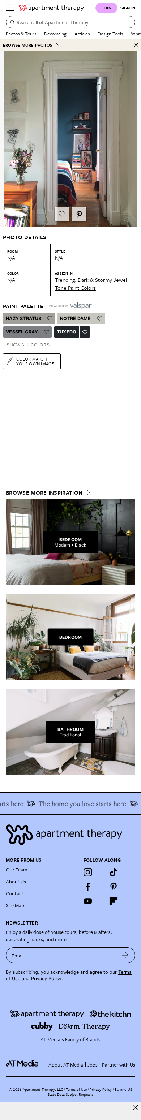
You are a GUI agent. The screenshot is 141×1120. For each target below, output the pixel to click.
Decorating (55, 33)
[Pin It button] (79, 214)
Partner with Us (118, 1064)
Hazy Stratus (23, 318)
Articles (82, 33)
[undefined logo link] (51, 8)
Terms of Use (76, 1089)
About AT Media (65, 1064)
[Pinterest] (113, 886)
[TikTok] (113, 872)
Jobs (92, 1064)
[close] (135, 1107)
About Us (16, 881)
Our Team (16, 869)
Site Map (15, 905)
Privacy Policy (46, 978)
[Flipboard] (113, 901)
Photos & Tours (21, 33)
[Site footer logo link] (70, 834)
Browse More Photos (27, 45)
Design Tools (110, 33)
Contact (15, 893)
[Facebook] (88, 886)
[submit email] (125, 955)
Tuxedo (67, 332)
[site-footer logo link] (22, 1064)
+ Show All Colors (26, 345)
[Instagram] (88, 872)
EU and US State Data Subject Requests (90, 1091)
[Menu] (10, 8)
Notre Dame (75, 318)
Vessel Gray (22, 332)
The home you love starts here (78, 803)
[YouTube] (88, 901)
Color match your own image (35, 361)
